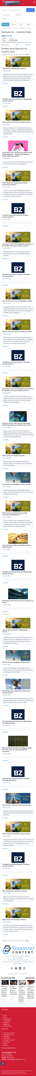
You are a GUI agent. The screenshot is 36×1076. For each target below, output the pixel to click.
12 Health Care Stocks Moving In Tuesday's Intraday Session (16, 363)
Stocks (13, 24)
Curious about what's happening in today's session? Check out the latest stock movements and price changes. (17, 463)
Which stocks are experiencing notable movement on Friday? (14, 183)
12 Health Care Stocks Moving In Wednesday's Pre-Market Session (17, 722)
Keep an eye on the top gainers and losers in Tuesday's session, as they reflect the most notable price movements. (18, 898)
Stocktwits (6, 439)
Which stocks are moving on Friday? (14, 919)
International (22, 28)
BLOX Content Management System (12, 1073)
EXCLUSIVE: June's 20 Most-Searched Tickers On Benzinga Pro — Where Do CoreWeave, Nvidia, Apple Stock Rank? (17, 154)
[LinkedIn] (20, 969)
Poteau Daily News (11, 1070)
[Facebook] (16, 969)
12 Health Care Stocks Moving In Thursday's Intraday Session (16, 275)
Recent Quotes (6, 15)
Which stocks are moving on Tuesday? (15, 891)
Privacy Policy (27, 961)
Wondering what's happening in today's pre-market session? (16, 691)
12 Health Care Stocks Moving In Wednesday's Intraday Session (17, 100)
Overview (5, 28)
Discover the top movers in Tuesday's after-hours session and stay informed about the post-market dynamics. (18, 813)
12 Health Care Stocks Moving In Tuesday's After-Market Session (16, 779)
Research (27, 45)
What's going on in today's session (14, 455)
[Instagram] (24, 969)
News (10, 28)
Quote (7, 45)
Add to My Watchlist (26, 42)
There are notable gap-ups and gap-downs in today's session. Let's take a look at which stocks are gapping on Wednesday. (18, 670)
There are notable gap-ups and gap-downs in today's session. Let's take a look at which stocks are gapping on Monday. (18, 492)
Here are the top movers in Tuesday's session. (17, 331)
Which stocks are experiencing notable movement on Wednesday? (14, 514)
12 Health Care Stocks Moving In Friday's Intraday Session (15, 216)
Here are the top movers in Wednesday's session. (15, 631)
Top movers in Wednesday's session (14, 68)
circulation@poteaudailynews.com (15, 1059)
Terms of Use (29, 1070)
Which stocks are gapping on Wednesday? (16, 662)
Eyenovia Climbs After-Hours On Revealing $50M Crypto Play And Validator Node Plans (17, 424)
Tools (28, 24)
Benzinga (6, 106)
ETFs (21, 24)
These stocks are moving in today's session (17, 122)
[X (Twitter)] (12, 969)
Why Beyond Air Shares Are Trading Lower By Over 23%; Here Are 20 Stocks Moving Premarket (17, 749)
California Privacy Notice (12, 1072)
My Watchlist (18, 15)
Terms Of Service (17, 963)
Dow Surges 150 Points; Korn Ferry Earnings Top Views (17, 601)
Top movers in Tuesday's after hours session (17, 805)
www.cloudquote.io (18, 958)
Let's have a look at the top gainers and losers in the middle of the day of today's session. (17, 245)
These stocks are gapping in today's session (17, 484)
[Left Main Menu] (3, 1)
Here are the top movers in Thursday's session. (18, 301)
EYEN (8, 35)
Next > (27, 54)
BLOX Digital (24, 1073)
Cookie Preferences (21, 1072)
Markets (5, 24)
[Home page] (12, 3)
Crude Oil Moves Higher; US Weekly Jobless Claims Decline (16, 546)
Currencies (15, 28)
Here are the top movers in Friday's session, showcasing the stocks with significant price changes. (16, 253)
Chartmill (5, 83)
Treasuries (28, 28)
